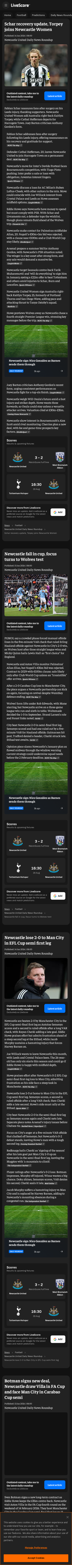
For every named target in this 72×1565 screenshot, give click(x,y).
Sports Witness (13, 181)
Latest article (55, 95)
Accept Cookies (36, 1558)
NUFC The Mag (13, 145)
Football (21, 15)
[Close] (68, 1517)
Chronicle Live (18, 224)
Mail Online (49, 1183)
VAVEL (37, 718)
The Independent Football (17, 1165)
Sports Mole (21, 1108)
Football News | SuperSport (32, 1126)
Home (7, 15)
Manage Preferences (36, 1547)
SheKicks (11, 306)
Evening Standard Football (31, 1144)
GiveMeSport (25, 242)
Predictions (38, 15)
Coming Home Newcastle (17, 414)
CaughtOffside (34, 202)
